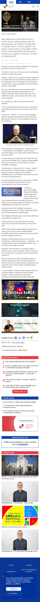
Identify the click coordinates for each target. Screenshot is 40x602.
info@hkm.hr (23, 444)
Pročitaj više (18, 391)
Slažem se (13, 589)
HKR (28, 2)
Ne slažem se (13, 593)
